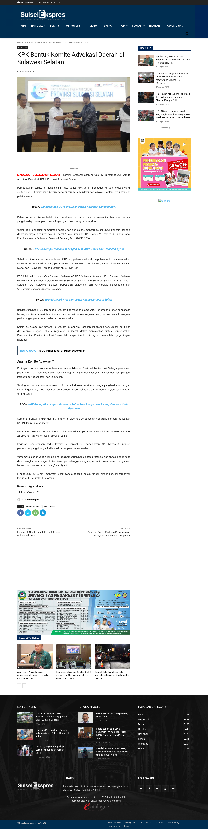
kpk (45, 506)
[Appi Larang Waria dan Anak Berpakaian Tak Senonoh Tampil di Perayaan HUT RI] (35, 656)
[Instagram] (165, 788)
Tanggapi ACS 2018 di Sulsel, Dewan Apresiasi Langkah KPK (78, 206)
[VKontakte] (173, 788)
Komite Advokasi (33, 506)
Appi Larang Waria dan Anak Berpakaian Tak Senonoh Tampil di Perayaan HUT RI (33, 675)
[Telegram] (43, 512)
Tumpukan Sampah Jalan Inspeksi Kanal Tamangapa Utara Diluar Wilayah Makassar (52, 716)
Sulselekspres (33, 499)
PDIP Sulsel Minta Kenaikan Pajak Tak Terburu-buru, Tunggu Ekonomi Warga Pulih (173, 97)
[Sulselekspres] (19, 499)
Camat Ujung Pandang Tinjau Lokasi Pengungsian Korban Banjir (50, 749)
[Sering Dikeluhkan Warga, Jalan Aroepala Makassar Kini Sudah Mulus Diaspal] (112, 656)
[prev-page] (19, 685)
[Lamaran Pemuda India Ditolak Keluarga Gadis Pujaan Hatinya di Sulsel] (25, 734)
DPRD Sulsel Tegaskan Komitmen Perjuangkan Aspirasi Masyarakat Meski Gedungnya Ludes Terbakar (173, 114)
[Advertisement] (73, 567)
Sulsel (52, 506)
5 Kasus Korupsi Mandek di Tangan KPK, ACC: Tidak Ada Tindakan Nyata (78, 249)
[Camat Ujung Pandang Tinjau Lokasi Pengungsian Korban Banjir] (25, 750)
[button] (187, 34)
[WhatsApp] (35, 512)
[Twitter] (28, 512)
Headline (21, 668)
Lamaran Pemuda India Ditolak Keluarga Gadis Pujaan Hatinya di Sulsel (52, 733)
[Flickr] (157, 788)
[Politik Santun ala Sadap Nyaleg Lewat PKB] (85, 717)
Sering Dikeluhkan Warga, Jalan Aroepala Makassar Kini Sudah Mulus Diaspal (112, 675)
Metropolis (30, 42)
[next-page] (24, 685)
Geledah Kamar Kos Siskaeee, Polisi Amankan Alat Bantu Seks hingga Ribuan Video (112, 751)
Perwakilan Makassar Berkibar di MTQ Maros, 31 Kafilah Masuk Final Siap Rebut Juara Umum (73, 675)
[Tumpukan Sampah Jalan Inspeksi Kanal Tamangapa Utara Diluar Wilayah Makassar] (25, 717)
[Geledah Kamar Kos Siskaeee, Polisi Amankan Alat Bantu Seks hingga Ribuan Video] (85, 752)
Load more (163, 127)
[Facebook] (20, 512)
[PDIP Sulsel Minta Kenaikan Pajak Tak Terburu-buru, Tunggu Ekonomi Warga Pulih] (146, 97)
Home (20, 42)
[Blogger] (141, 788)
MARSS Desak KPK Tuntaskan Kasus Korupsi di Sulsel (78, 299)
